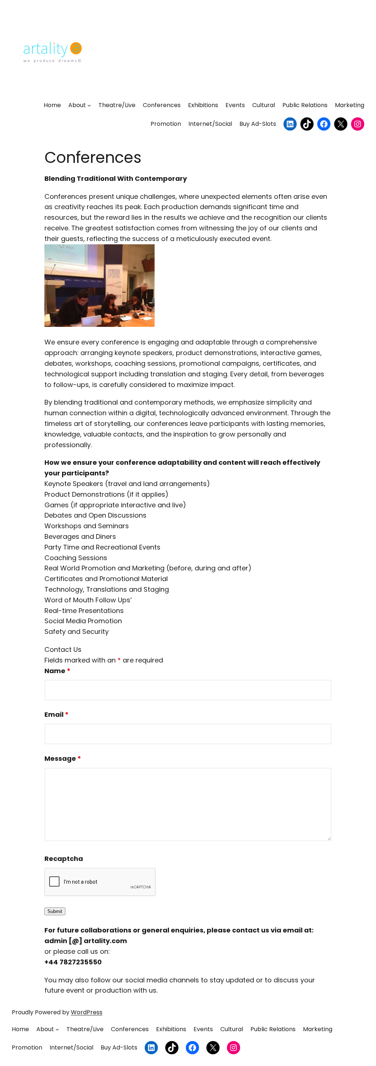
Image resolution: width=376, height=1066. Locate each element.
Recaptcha (63, 858)
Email (56, 714)
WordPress (86, 1012)
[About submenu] (89, 105)
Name (57, 670)
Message (62, 758)
